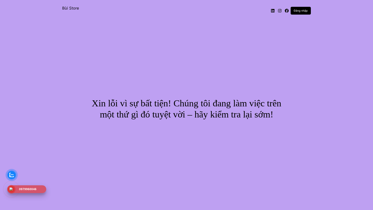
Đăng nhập (301, 10)
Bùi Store (70, 8)
